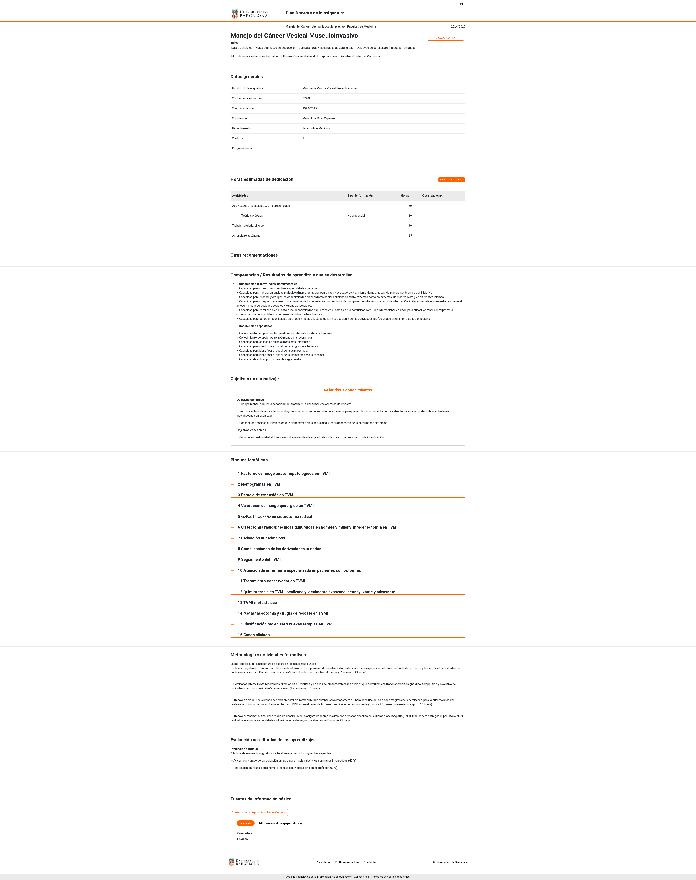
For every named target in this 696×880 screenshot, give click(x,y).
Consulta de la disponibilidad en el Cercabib (259, 812)
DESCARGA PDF (446, 37)
